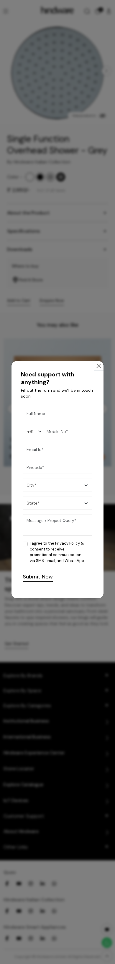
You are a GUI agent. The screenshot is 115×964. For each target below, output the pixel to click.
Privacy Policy (67, 543)
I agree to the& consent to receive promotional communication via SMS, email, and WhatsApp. (57, 552)
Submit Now (38, 576)
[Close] (99, 365)
